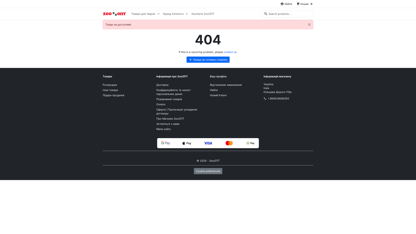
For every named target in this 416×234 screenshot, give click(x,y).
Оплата (160, 104)
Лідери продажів (113, 95)
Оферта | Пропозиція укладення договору (176, 111)
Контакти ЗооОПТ (203, 13)
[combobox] (287, 13)
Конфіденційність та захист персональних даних (173, 92)
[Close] (309, 24)
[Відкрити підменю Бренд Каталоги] (187, 14)
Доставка (162, 84)
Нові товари (110, 90)
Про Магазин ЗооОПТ (170, 118)
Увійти (214, 90)
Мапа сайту (163, 129)
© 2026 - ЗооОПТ (208, 160)
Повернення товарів (169, 99)
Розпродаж (110, 84)
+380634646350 (278, 98)
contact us (230, 52)
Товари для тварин (143, 13)
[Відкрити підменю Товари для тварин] (158, 14)
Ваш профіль (218, 76)
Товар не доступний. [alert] (118, 24)
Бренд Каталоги (173, 13)
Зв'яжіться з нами (167, 123)
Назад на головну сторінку (208, 59)
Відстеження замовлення (226, 84)
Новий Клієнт (218, 95)
